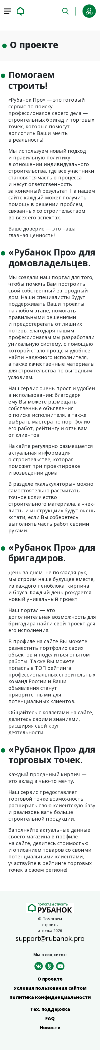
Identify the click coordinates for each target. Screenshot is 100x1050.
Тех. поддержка (50, 1009)
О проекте (50, 979)
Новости (50, 1027)
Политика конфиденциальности (50, 997)
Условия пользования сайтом (50, 988)
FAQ (50, 1018)
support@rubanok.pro (50, 938)
